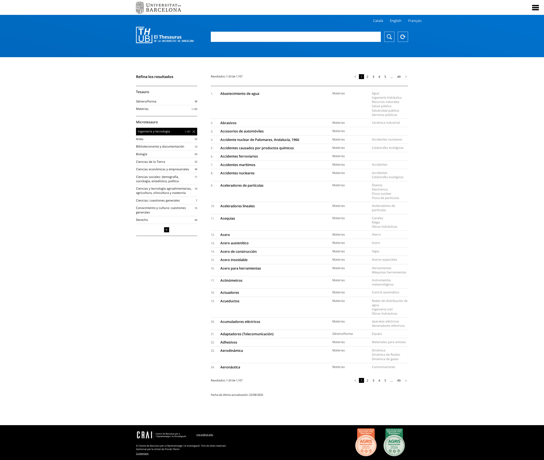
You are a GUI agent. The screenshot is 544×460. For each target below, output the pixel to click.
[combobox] (296, 37)
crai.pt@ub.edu (204, 434)
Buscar (389, 37)
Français (415, 20)
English (395, 20)
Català (378, 20)
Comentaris (142, 453)
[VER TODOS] (166, 229)
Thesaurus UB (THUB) (165, 35)
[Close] (535, 8)
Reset (403, 37)
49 (399, 77)
